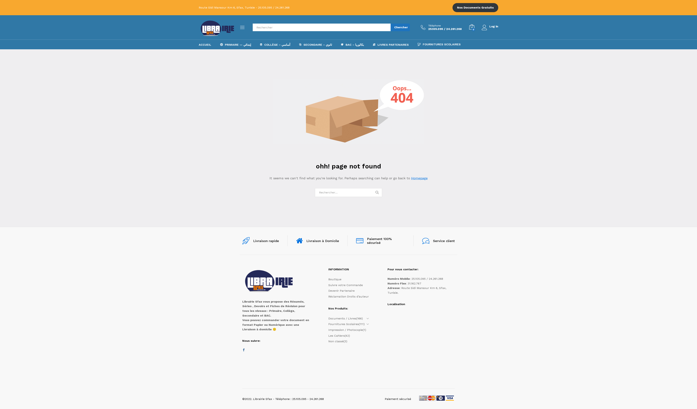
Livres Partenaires (393, 44)
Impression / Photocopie (345, 330)
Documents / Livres (342, 318)
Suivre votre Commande (345, 285)
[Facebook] (244, 350)
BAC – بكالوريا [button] (355, 44)
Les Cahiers (336, 335)
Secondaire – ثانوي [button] (317, 44)
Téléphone (434, 25)
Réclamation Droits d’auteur (348, 296)
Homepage (419, 178)
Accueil (205, 44)
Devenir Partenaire (341, 290)
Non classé (336, 341)
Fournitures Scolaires (442, 44)
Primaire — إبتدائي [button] (238, 44)
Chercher (401, 27)
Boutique (334, 279)
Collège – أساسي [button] (277, 44)
